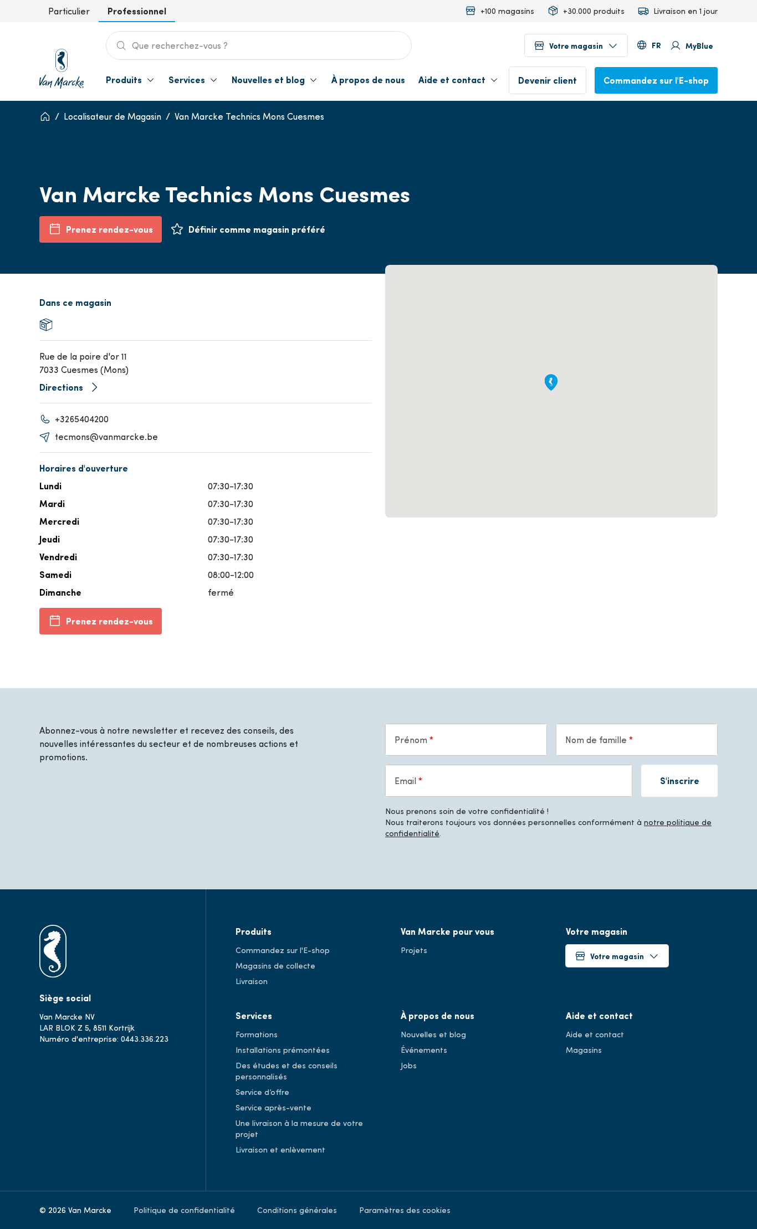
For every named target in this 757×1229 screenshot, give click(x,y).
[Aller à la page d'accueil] (61, 65)
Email (406, 780)
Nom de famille (597, 739)
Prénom (412, 739)
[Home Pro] (44, 116)
